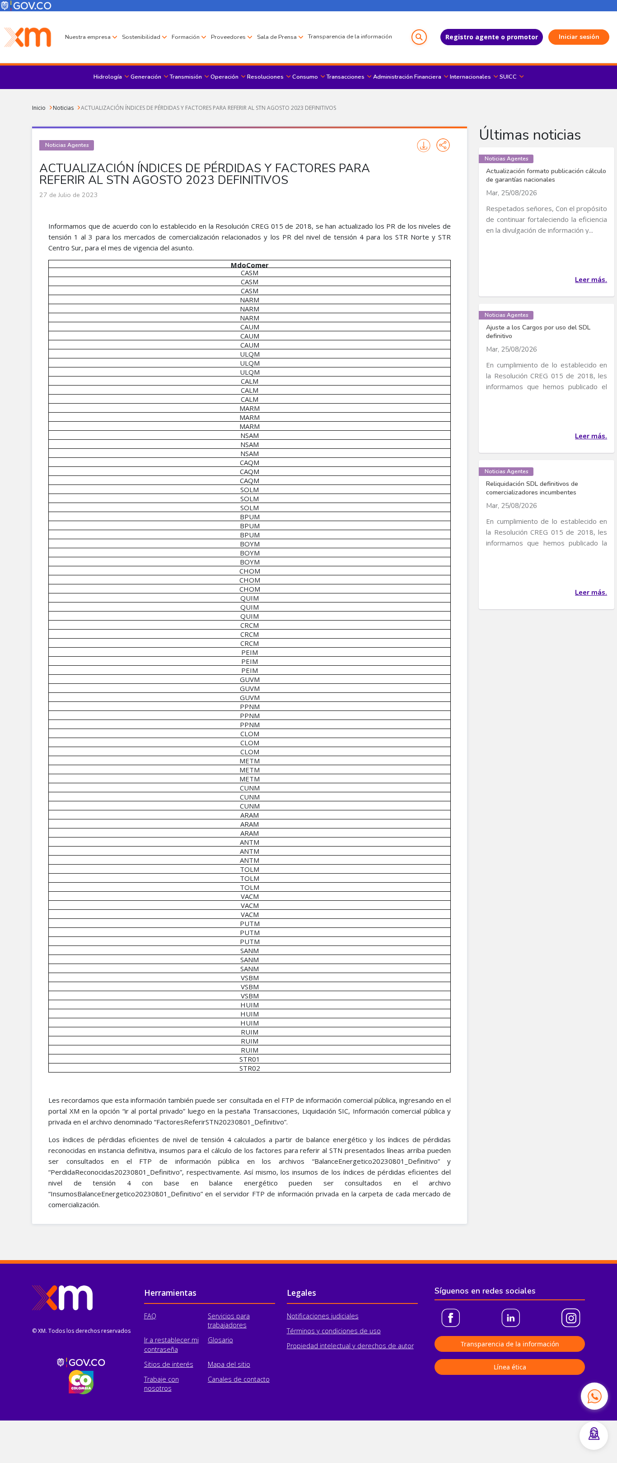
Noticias (63, 108)
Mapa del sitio (229, 1364)
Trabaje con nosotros (161, 1383)
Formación (186, 37)
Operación (224, 77)
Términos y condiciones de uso (334, 1331)
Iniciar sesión (579, 37)
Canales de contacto (239, 1379)
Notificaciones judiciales (323, 1316)
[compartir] (443, 145)
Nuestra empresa (88, 37)
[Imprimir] (424, 145)
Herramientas (170, 1292)
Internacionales (470, 77)
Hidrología (107, 77)
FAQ (150, 1316)
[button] (419, 37)
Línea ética (510, 1367)
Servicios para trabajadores (229, 1320)
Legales (301, 1292)
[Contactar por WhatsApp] (594, 1396)
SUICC (508, 77)
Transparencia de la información (350, 37)
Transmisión (186, 77)
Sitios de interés (168, 1364)
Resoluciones (265, 77)
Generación (146, 77)
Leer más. (591, 279)
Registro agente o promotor (491, 37)
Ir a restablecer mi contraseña (171, 1344)
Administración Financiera (407, 77)
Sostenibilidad (141, 37)
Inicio (39, 108)
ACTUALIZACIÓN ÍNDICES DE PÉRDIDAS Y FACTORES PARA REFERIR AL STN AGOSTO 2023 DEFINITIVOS (208, 108)
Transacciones (346, 77)
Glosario (220, 1340)
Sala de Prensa (277, 37)
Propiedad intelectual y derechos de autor (350, 1345)
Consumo (305, 77)
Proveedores (228, 37)
